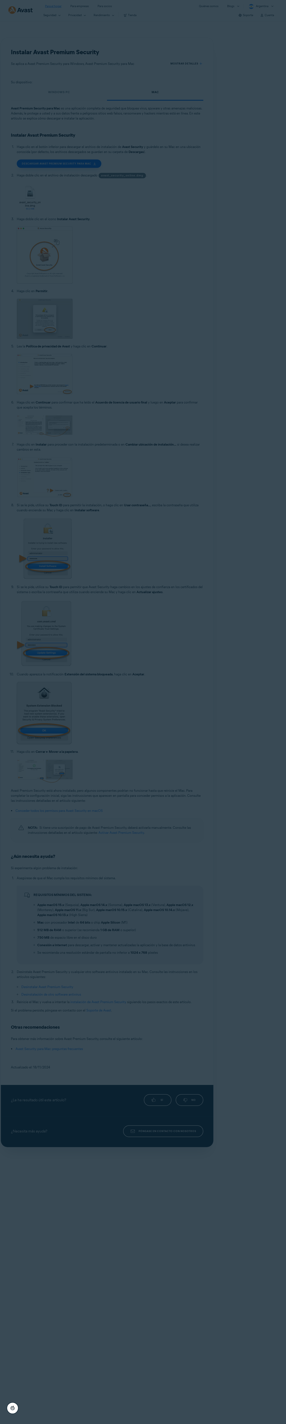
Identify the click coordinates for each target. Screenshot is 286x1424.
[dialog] (143, 712)
